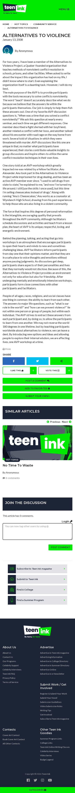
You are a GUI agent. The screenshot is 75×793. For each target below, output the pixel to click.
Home (6, 24)
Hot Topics (21, 24)
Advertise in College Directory (54, 661)
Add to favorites (36, 388)
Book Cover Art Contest (14, 739)
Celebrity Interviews (12, 669)
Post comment (60, 547)
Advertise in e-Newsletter (52, 673)
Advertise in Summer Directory (54, 665)
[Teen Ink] (19, 8)
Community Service (45, 24)
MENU (63, 9)
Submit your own (37, 396)
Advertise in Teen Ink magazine (54, 653)
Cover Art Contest (11, 735)
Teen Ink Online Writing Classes (55, 747)
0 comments (12, 478)
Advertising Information (51, 657)
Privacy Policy (9, 678)
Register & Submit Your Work (53, 693)
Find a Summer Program (30, 600)
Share (7, 354)
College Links (46, 743)
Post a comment (36, 380)
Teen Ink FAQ (9, 673)
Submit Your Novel (48, 698)
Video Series (46, 755)
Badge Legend (46, 759)
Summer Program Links (51, 738)
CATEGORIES (36, 790)
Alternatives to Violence (23, 28)
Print (8, 349)
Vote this (58, 370)
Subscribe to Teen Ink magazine (54, 718)
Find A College (25, 589)
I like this (22, 370)
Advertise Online (48, 669)
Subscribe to (34, 568)
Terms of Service (10, 682)
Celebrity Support (11, 665)
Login (66, 521)
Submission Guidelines (51, 702)
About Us (7, 653)
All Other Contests (11, 743)
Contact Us (8, 657)
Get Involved (46, 714)
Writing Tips (45, 710)
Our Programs (9, 661)
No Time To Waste (18, 465)
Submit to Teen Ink (27, 579)
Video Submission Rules (51, 706)
